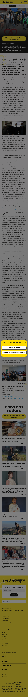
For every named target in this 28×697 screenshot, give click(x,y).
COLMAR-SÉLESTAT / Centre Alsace (14, 352)
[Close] (25, 343)
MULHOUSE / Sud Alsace (14, 347)
